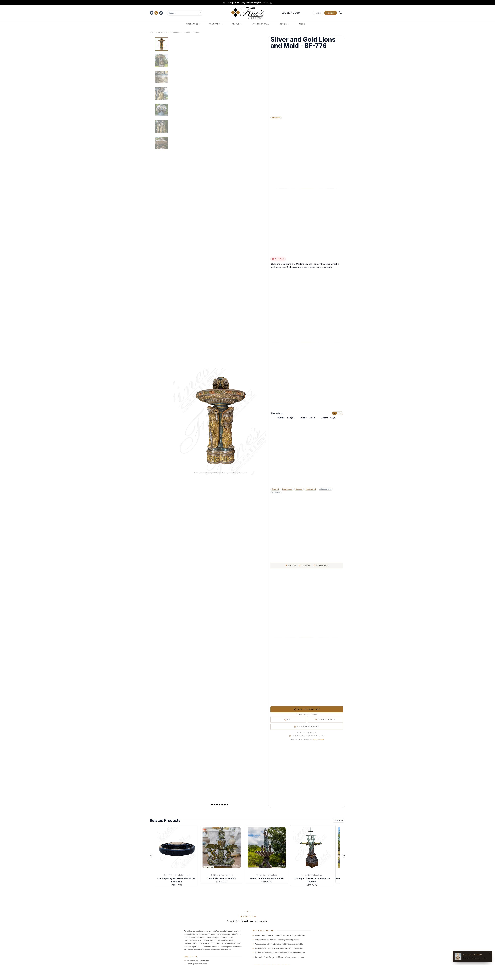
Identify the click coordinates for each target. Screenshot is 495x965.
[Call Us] (156, 13)
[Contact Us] (152, 13)
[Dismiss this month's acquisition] (489, 953)
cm (340, 413)
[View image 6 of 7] (161, 126)
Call (289, 720)
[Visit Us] (161, 13)
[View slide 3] (217, 805)
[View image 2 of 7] (161, 60)
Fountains (175, 32)
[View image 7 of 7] (161, 143)
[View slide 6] (225, 805)
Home (152, 32)
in (334, 413)
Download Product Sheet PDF (308, 736)
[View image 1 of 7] (161, 44)
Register (330, 13)
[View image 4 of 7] (161, 93)
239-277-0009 (318, 739)
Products (162, 32)
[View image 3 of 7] (161, 77)
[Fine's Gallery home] (247, 13)
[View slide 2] (214, 805)
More (302, 24)
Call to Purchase (308, 709)
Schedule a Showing (308, 727)
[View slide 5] (222, 805)
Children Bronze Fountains (222, 875)
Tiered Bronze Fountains (266, 875)
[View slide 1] (212, 805)
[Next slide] (262, 422)
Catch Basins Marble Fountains (176, 875)
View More (338, 820)
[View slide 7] (227, 805)
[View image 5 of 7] (161, 110)
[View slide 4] (220, 805)
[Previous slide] (177, 422)
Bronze (187, 32)
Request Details (326, 720)
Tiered (197, 32)
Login (318, 13)
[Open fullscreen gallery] (219, 422)
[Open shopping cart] (340, 12)
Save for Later (308, 732)
